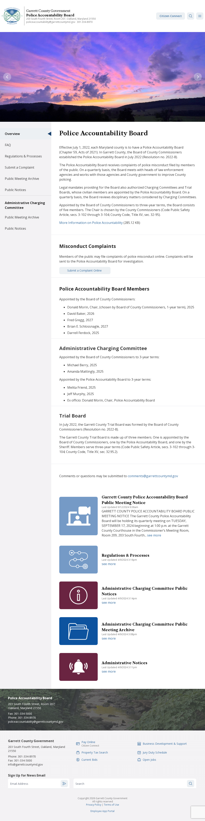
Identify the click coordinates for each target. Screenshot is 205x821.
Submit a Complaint (19, 167)
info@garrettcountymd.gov (25, 764)
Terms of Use (111, 804)
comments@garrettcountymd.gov (153, 476)
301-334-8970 (84, 22)
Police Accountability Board (50, 15)
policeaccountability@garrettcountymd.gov (50, 22)
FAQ (8, 145)
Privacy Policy (93, 804)
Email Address (19, 784)
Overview (12, 134)
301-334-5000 (23, 713)
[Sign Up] (64, 783)
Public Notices (15, 190)
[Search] (190, 16)
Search (79, 784)
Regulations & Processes (23, 156)
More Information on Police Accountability (91, 222)
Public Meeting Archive (22, 178)
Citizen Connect (171, 16)
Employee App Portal (102, 811)
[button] (199, 16)
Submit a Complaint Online (84, 270)
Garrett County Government (48, 11)
